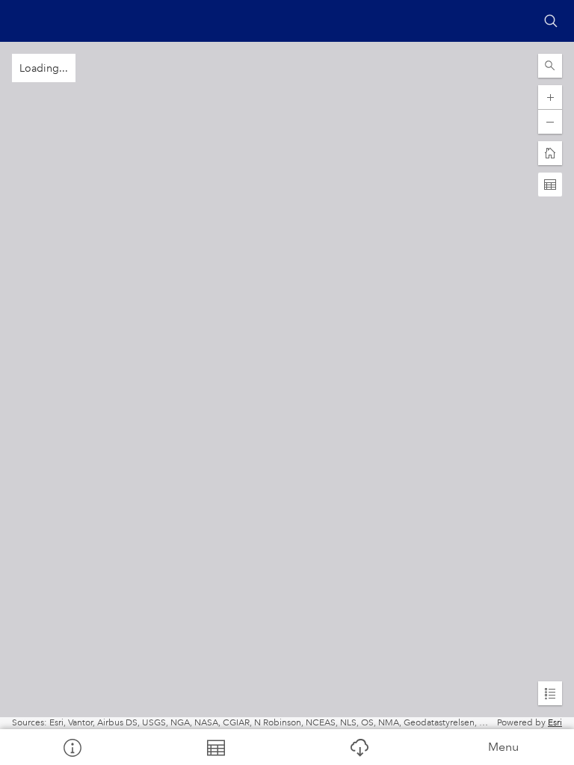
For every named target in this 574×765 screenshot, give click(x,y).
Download (358, 747)
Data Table (215, 747)
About (72, 747)
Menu (503, 747)
